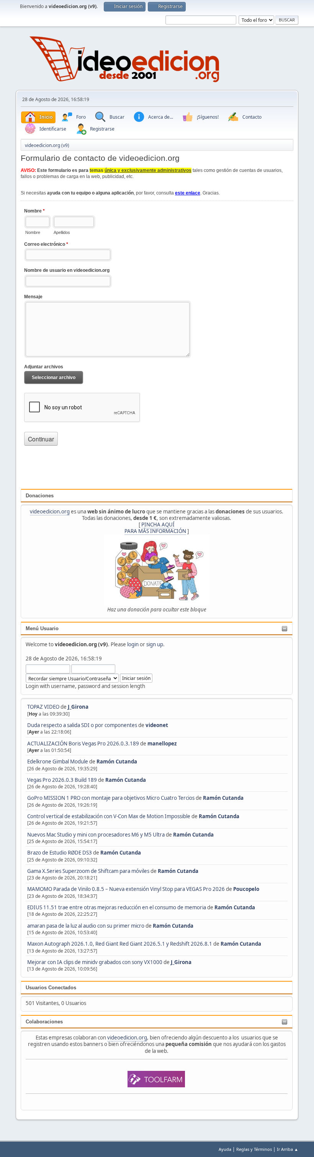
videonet (157, 725)
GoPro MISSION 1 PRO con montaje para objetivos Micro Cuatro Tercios (111, 797)
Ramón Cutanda (116, 761)
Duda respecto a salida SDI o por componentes (82, 725)
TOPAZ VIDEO (43, 706)
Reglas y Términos (254, 1149)
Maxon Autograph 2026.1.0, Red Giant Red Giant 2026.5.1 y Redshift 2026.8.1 (119, 943)
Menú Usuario (42, 628)
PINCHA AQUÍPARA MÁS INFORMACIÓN (155, 527)
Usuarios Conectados (51, 987)
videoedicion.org (50, 511)
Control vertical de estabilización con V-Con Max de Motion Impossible (108, 816)
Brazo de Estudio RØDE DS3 (59, 852)
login (133, 644)
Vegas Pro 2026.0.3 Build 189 (62, 779)
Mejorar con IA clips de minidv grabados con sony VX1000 (95, 962)
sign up (154, 644)
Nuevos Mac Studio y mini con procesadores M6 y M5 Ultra (96, 834)
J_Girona (78, 706)
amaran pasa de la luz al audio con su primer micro (85, 925)
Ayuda (225, 1149)
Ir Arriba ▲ (287, 1149)
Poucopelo (246, 889)
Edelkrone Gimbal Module (57, 761)
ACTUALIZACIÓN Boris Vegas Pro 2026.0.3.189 (83, 743)
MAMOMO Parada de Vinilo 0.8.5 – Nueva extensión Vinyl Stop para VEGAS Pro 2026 (126, 889)
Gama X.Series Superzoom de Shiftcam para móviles (88, 871)
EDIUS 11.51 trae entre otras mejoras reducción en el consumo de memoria (116, 907)
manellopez (162, 743)
